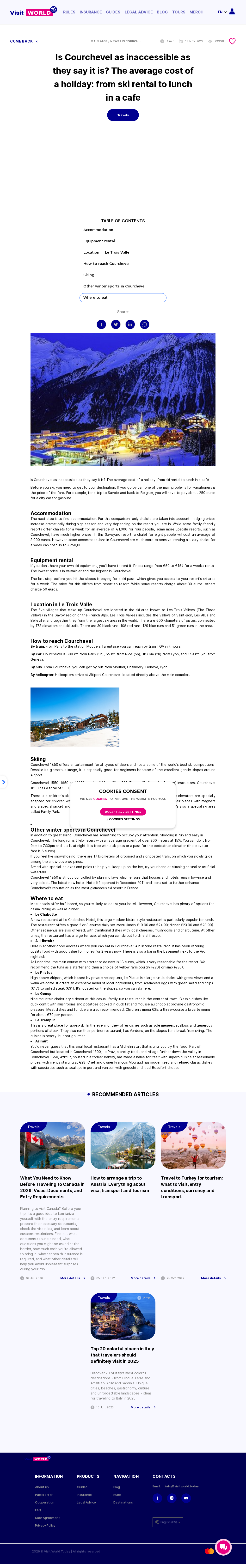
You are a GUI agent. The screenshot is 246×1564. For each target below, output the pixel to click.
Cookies (100, 799)
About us (42, 1487)
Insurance (91, 12)
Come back (22, 41)
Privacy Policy (45, 1525)
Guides (113, 12)
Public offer (44, 1494)
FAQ (38, 1510)
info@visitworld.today (182, 1486)
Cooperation (44, 1502)
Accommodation (98, 230)
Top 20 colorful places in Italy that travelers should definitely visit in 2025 (122, 1355)
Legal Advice (139, 12)
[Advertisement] (123, 172)
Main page (99, 41)
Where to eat (95, 298)
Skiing (88, 275)
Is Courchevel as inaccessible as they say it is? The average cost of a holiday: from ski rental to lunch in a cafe (131, 41)
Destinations (123, 1502)
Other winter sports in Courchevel (115, 286)
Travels (123, 115)
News (114, 41)
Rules (69, 12)
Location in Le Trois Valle (106, 253)
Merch (196, 12)
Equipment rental (99, 241)
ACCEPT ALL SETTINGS (123, 812)
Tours (178, 12)
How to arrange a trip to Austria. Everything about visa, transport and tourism (120, 1184)
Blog (162, 12)
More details (70, 1278)
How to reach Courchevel (106, 264)
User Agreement (47, 1517)
